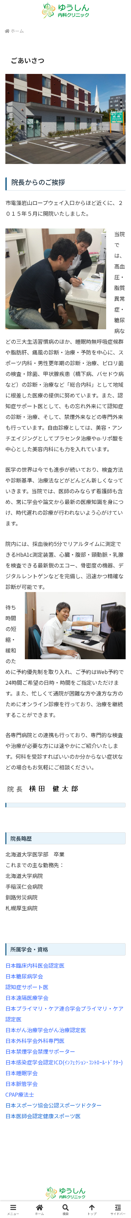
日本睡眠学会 (21, 1073)
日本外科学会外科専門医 (34, 1041)
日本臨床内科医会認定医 (34, 965)
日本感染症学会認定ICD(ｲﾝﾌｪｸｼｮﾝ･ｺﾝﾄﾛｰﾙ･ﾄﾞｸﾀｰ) (64, 1062)
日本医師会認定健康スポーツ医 (43, 1116)
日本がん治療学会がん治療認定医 (45, 1030)
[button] (118, 984)
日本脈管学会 (21, 1084)
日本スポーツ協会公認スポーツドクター (53, 1105)
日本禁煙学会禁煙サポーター (40, 1051)
